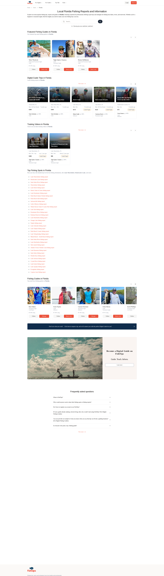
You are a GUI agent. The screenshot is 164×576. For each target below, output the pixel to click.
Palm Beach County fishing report (40, 231)
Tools (63, 2)
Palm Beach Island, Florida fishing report (42, 196)
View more (81, 83)
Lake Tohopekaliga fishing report (40, 234)
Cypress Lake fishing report (38, 272)
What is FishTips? (58, 397)
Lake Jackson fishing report (38, 258)
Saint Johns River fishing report (39, 182)
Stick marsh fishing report (37, 245)
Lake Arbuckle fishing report (38, 226)
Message (44, 316)
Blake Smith (76, 114)
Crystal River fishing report (38, 261)
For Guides (48, 2)
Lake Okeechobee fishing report (39, 177)
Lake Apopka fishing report (38, 266)
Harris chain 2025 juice (101, 99)
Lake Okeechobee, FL (34, 151)
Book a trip (44, 69)
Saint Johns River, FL (56, 104)
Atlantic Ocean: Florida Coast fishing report (42, 247)
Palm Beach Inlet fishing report (39, 198)
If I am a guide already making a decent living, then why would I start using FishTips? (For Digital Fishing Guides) (79, 413)
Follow (33, 69)
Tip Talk (57, 2)
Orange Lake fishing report (38, 220)
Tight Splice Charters (34, 159)
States (34, 7)
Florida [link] (40, 7)
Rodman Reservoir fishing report (39, 215)
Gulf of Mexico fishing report (38, 204)
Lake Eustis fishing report (37, 264)
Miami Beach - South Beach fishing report (42, 236)
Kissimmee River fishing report (39, 212)
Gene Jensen (120, 113)
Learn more (119, 365)
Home (28, 7)
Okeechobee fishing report (38, 185)
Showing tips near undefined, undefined (83, 26)
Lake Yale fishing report (37, 209)
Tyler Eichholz (32, 114)
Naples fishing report (36, 223)
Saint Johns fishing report (37, 253)
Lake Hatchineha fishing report (39, 217)
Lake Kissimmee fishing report (39, 193)
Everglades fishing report (37, 269)
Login (127, 2)
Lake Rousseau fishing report (38, 250)
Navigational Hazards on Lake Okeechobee (59, 145)
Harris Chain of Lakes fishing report (40, 190)
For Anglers (38, 2)
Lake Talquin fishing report (38, 228)
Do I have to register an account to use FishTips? (66, 407)
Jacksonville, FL (33, 104)
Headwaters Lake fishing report (39, 179)
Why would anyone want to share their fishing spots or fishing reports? (72, 402)
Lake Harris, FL (77, 104)
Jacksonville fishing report (38, 201)
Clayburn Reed (99, 114)
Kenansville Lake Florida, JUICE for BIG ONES (124, 98)
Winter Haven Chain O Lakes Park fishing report (44, 206)
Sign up (134, 2)
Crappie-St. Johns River (57, 99)
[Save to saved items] (46, 88)
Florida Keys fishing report (38, 256)
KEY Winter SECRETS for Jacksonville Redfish (36, 98)
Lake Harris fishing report (38, 187)
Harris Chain (76, 99)
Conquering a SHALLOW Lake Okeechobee (36, 145)
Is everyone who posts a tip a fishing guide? (65, 425)
